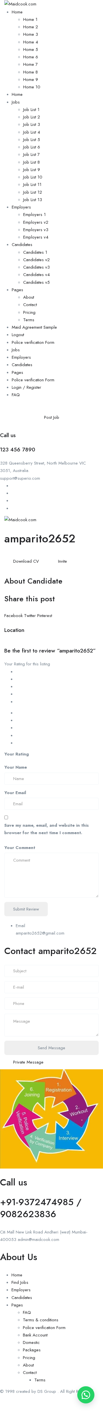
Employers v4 (35, 237)
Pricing (29, 312)
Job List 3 (31, 124)
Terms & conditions (40, 1320)
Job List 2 (31, 117)
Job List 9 (31, 169)
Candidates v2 (36, 260)
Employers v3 (35, 230)
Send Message (51, 1048)
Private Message (28, 1062)
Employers (21, 207)
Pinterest (44, 615)
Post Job (51, 417)
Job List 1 (31, 109)
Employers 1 (34, 214)
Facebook (14, 615)
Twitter (30, 615)
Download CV (26, 561)
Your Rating (16, 754)
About (28, 297)
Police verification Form (33, 342)
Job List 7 (31, 154)
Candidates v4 (36, 274)
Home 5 (30, 49)
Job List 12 (32, 192)
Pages (17, 290)
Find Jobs (19, 1282)
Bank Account (35, 1335)
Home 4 (30, 42)
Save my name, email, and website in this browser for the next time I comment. (46, 829)
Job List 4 (31, 132)
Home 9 (30, 79)
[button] (85, 1394)
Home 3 (30, 34)
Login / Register (26, 387)
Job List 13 (32, 200)
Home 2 (30, 27)
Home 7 (30, 64)
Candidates (22, 244)
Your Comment (19, 847)
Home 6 (30, 57)
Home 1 (30, 19)
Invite (62, 561)
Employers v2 (35, 222)
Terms (28, 320)
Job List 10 (32, 177)
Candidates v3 (36, 267)
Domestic (31, 1342)
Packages (32, 1350)
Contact (30, 305)
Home (17, 12)
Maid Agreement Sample (34, 327)
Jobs (16, 102)
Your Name (15, 767)
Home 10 (31, 87)
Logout (18, 335)
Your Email (15, 793)
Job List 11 (32, 184)
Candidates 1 (35, 252)
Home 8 (30, 72)
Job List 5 (31, 139)
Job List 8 (31, 162)
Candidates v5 (36, 282)
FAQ (16, 395)
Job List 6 (31, 147)
